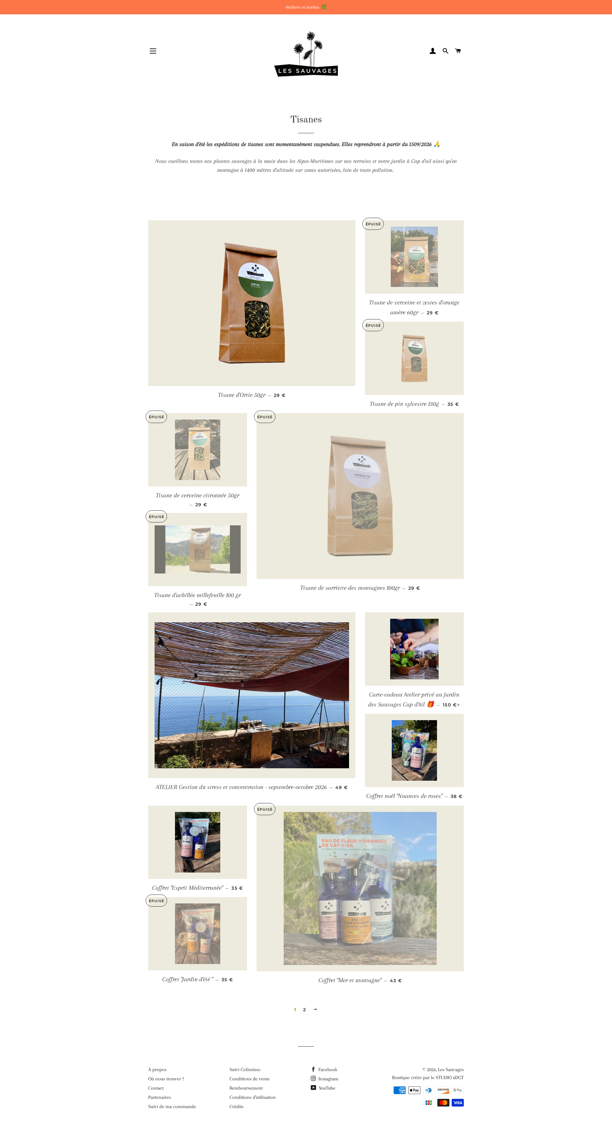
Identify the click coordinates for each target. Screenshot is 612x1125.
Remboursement (246, 1088)
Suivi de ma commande (172, 1106)
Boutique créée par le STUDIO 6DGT (428, 1077)
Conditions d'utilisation (252, 1097)
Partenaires (159, 1097)
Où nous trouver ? (166, 1079)
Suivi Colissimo (244, 1069)
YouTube (326, 1088)
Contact (156, 1088)
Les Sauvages (451, 1069)
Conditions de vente (249, 1079)
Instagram (328, 1079)
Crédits (236, 1106)
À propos (157, 1069)
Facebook (327, 1069)
